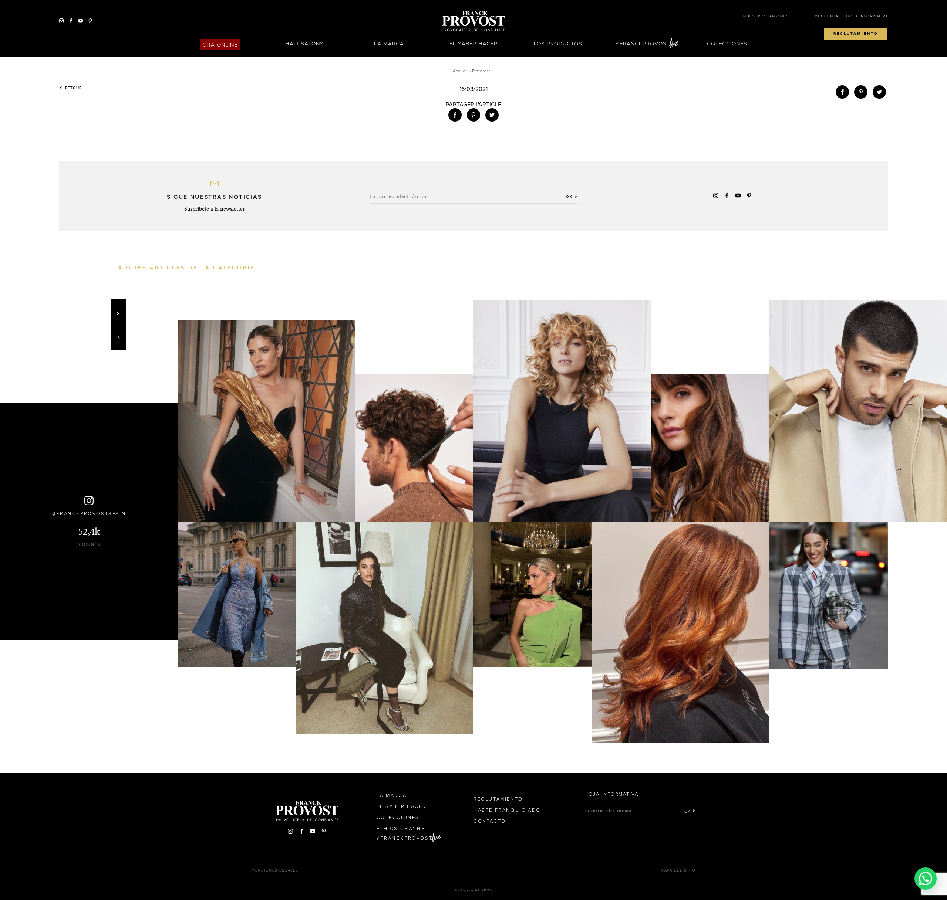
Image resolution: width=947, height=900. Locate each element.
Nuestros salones (766, 16)
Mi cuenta (827, 16)
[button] (925, 878)
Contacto (490, 821)
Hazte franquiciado (507, 810)
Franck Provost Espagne (473, 21)
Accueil (460, 71)
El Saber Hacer (473, 43)
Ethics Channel (402, 829)
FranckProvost (645, 43)
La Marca (389, 43)
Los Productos (558, 43)
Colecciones (727, 43)
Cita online (220, 44)
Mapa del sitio (678, 870)
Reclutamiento (855, 33)
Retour (73, 88)
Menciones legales (275, 870)
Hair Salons (304, 43)
